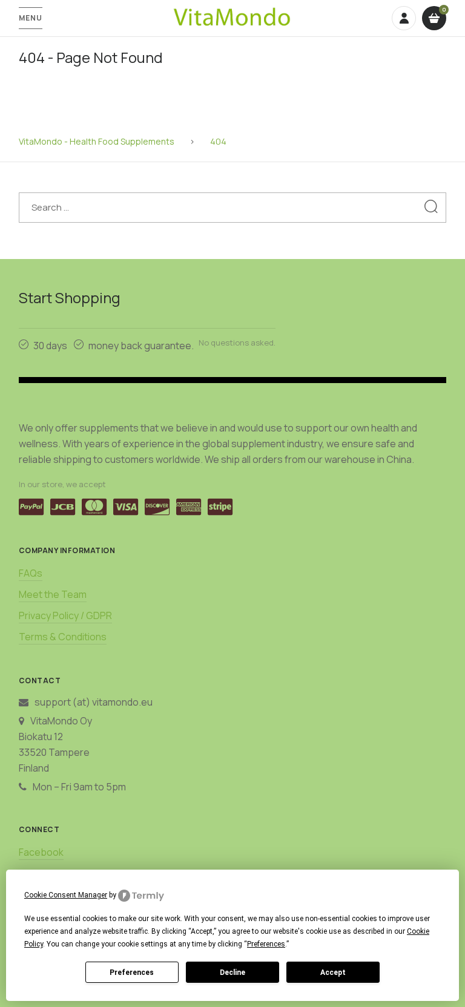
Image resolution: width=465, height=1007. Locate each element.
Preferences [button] (266, 944)
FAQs (30, 573)
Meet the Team (53, 594)
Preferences (132, 972)
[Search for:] (233, 207)
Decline (232, 972)
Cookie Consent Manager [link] (65, 895)
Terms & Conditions (63, 636)
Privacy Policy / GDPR (65, 615)
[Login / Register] (404, 18)
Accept (333, 972)
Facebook (41, 852)
